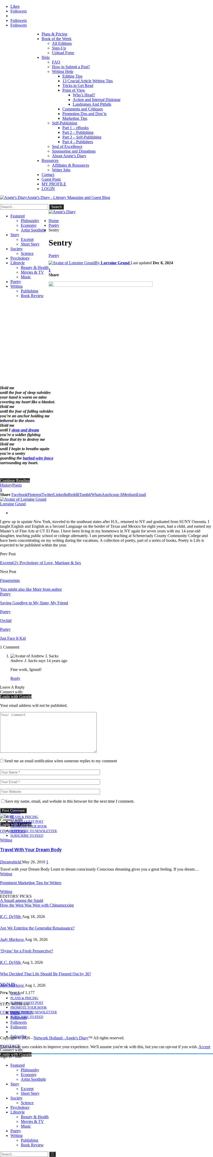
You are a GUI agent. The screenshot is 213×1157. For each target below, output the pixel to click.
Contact (48, 174)
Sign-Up (59, 48)
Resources (50, 160)
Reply (15, 678)
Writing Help (62, 71)
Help (46, 57)
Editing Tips (72, 76)
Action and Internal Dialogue (97, 99)
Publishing (29, 291)
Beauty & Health (35, 267)
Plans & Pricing (54, 34)
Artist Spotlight (33, 230)
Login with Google (15, 696)
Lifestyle (17, 263)
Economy (29, 225)
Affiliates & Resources (70, 165)
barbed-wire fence (38, 458)
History (6, 485)
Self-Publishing (64, 123)
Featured (17, 216)
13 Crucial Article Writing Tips (87, 81)
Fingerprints (10, 580)
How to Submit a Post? (71, 67)
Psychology (20, 258)
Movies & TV (32, 272)
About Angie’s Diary (69, 156)
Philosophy (30, 220)
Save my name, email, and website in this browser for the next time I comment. (69, 801)
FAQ (56, 62)
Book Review (32, 295)
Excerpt (27, 239)
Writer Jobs (61, 170)
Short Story (30, 244)
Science (27, 253)
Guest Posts (51, 179)
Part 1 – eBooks (75, 127)
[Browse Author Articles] (23, 499)
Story (14, 234)
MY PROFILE (54, 184)
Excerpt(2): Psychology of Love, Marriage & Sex (40, 563)
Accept (204, 1047)
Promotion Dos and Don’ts (84, 113)
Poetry (15, 281)
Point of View (73, 90)
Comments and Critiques (82, 109)
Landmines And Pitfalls (92, 104)
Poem (17, 485)
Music (26, 277)
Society (16, 249)
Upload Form (63, 53)
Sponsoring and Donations (74, 151)
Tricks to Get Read (77, 85)
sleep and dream (25, 430)
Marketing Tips (74, 118)
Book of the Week (56, 38)
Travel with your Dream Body (31, 849)
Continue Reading (15, 480)
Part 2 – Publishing (78, 132)
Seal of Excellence (67, 146)
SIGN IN (7, 984)
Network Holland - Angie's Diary (61, 1038)
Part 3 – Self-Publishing (81, 137)
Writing (16, 286)
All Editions (62, 43)
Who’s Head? (84, 95)
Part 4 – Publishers (77, 142)
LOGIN (48, 188)
